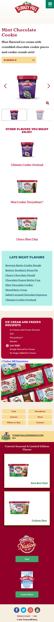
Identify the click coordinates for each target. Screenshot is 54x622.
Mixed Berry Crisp (16, 289)
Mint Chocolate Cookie (19, 285)
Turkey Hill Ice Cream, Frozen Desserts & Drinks (27, 7)
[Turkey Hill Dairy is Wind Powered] (27, 580)
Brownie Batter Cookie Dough (23, 265)
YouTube (37, 610)
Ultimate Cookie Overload (27, 164)
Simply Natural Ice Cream (22, 349)
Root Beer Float (39, 483)
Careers (13, 417)
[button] (49, 86)
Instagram (30, 610)
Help (14, 438)
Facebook (16, 610)
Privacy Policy (23, 616)
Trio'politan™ (16, 337)
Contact (40, 422)
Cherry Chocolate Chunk (20, 275)
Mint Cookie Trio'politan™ (27, 202)
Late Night (15, 345)
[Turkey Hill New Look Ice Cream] (27, 383)
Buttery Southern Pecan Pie (21, 270)
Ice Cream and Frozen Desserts (23, 323)
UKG (35, 616)
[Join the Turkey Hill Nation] (27, 552)
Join (27, 559)
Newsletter (40, 411)
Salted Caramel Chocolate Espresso (26, 294)
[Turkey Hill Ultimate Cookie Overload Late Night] (27, 161)
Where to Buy (13, 422)
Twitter (23, 610)
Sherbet (13, 341)
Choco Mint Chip (27, 239)
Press (40, 417)
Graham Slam (39, 520)
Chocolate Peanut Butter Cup (22, 280)
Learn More (27, 594)
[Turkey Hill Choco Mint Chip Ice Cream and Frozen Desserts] (27, 235)
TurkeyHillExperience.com (27, 435)
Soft (12, 333)
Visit (13, 411)
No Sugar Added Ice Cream (23, 353)
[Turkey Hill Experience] (27, 361)
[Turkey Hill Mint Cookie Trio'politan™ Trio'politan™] (27, 198)
